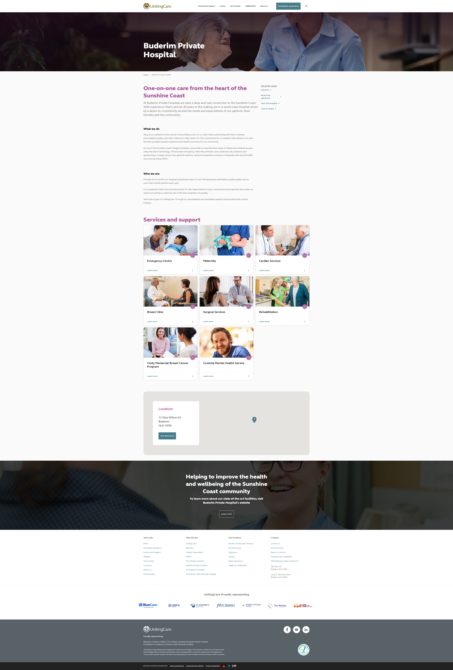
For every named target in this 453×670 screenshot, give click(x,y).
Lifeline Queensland (194, 552)
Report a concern (278, 552)
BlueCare (190, 548)
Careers (231, 557)
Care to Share (267, 109)
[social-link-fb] (287, 629)
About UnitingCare (177, 666)
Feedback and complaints (281, 557)
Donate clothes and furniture (240, 543)
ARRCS (189, 557)
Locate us (147, 565)
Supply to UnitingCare (237, 565)
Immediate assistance (288, 6)
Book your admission (265, 96)
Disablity (147, 557)
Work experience (235, 561)
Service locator (277, 548)
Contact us (275, 543)
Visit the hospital (269, 103)
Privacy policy (149, 574)
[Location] (254, 420)
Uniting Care (191, 543)
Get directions (167, 436)
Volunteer (232, 552)
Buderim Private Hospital (196, 565)
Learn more (226, 514)
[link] (170, 249)
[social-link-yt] (296, 629)
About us (147, 570)
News (145, 543)
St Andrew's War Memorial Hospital (201, 574)
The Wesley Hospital (195, 561)
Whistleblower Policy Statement (284, 561)
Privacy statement (213, 666)
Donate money (234, 548)
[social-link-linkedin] (306, 629)
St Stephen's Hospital (195, 570)
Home (145, 75)
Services (265, 90)
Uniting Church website (194, 666)
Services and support (152, 552)
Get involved (148, 561)
